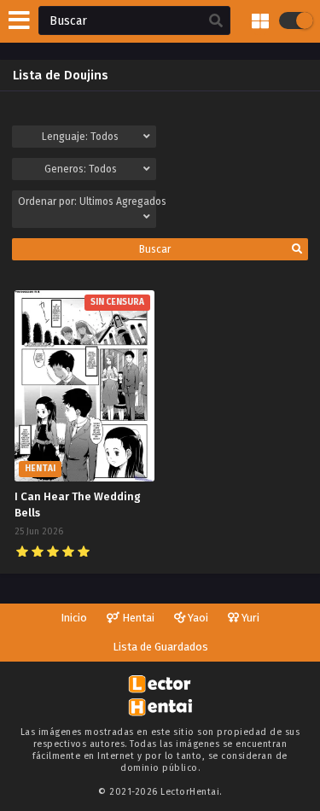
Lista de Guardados (160, 646)
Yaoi (196, 617)
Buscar (155, 249)
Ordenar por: (87, 201)
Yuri (249, 617)
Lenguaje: (80, 137)
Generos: (80, 169)
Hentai (136, 617)
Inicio (74, 617)
